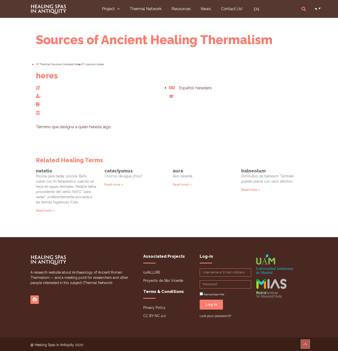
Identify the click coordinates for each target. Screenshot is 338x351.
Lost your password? (215, 316)
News (206, 8)
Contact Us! (231, 8)
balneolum (253, 170)
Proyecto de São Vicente (163, 281)
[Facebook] (34, 299)
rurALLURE (151, 272)
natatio (44, 170)
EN (256, 9)
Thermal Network (146, 8)
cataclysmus (118, 170)
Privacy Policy (154, 308)
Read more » (45, 210)
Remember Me (213, 294)
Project (108, 8)
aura (178, 170)
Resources (181, 8)
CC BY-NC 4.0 (154, 316)
